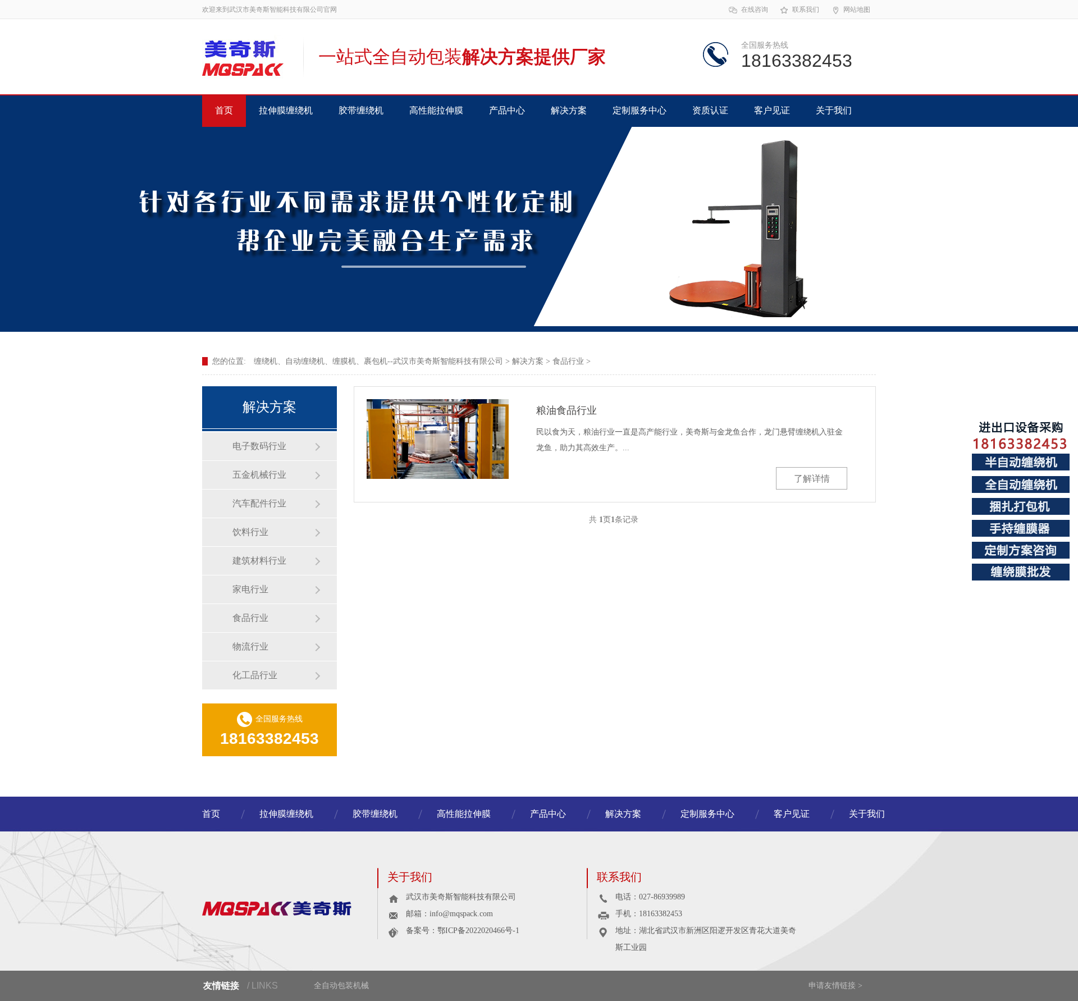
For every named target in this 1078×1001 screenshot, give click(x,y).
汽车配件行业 (259, 503)
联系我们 (805, 9)
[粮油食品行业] (438, 439)
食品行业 (568, 361)
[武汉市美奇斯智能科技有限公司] (289, 907)
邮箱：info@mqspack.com (449, 913)
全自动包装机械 (341, 985)
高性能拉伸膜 (436, 110)
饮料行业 (250, 532)
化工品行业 (254, 675)
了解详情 (812, 478)
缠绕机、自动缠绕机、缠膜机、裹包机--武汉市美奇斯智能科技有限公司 (378, 361)
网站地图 (856, 9)
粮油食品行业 (566, 410)
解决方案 (569, 110)
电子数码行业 (259, 446)
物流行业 (250, 646)
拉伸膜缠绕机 (286, 110)
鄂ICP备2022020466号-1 (478, 930)
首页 (224, 110)
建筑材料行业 (259, 560)
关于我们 (834, 110)
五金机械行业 (259, 474)
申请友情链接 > (835, 985)
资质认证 (710, 110)
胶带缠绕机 (361, 110)
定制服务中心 (639, 110)
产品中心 (507, 110)
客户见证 (772, 110)
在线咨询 (754, 9)
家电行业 (250, 589)
